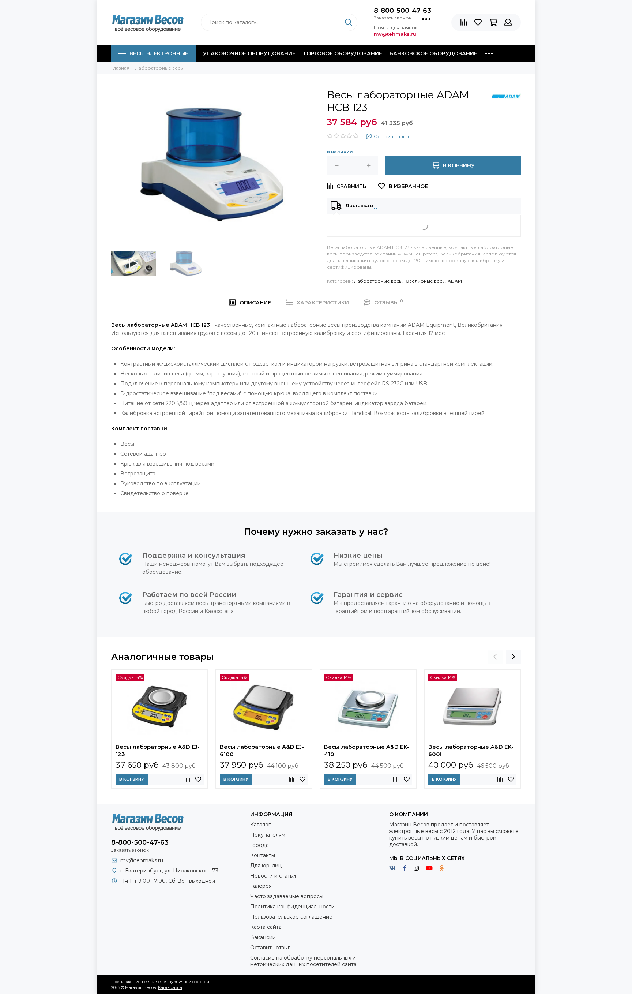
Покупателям (267, 835)
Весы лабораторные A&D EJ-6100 (262, 750)
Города (259, 845)
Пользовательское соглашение (291, 916)
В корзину (131, 779)
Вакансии (263, 937)
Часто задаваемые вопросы (286, 896)
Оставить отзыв (270, 947)
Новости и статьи (273, 875)
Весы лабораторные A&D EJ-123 (158, 750)
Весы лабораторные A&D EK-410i (366, 750)
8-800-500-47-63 (402, 11)
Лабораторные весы (378, 281)
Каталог (260, 824)
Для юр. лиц (266, 865)
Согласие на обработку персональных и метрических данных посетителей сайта (303, 961)
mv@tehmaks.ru (141, 860)
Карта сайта (266, 927)
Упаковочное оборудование (249, 53)
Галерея (261, 886)
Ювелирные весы (425, 281)
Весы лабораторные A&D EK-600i (471, 750)
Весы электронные (158, 53)
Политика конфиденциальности (292, 906)
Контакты (262, 855)
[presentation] (495, 657)
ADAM (455, 281)
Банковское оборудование (433, 53)
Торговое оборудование (342, 53)
